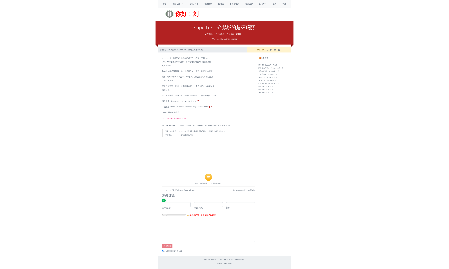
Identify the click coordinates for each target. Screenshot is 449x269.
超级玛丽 (234, 39)
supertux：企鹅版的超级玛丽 (183, 135)
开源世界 (208, 4)
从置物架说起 (263, 71)
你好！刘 (187, 14)
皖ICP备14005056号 (224, 263)
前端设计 (176, 4)
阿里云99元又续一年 (265, 68)
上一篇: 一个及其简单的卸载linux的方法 (178, 190)
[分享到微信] (267, 50)
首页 (164, 4)
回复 (239, 34)
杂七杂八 (262, 4)
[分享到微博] (271, 50)
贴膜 (259, 86)
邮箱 (196, 208)
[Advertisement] (257, 14)
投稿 (284, 4)
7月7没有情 (262, 74)
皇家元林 (210, 34)
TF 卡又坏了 (262, 80)
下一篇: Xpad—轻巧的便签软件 (242, 190)
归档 (274, 4)
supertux (216, 39)
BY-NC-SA (179, 131)
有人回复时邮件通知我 (172, 251)
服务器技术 (234, 4)
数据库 (221, 4)
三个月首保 (262, 65)
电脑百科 (227, 39)
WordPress (234, 259)
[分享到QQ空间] (279, 50)
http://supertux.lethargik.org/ (183, 101)
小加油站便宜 (263, 83)
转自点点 (221, 34)
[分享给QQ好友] (275, 50)
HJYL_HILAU (224, 259)
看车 (259, 92)
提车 (259, 89)
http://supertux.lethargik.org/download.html (190, 107)
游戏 (221, 39)
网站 (228, 208)
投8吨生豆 (261, 77)
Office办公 (194, 4)
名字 (164, 208)
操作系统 (249, 4)
